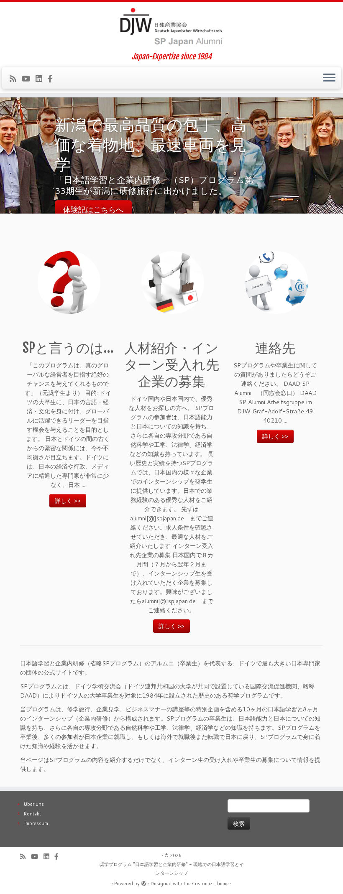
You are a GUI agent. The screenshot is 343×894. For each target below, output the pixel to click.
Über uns (34, 804)
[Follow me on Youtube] (29, 78)
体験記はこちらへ (93, 209)
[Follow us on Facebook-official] (53, 78)
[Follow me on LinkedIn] (42, 78)
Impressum (36, 823)
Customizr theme (210, 883)
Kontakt (32, 813)
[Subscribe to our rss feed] (16, 78)
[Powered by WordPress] (144, 882)
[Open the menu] (329, 78)
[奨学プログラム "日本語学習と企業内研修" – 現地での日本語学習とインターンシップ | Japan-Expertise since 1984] (171, 27)
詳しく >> (68, 501)
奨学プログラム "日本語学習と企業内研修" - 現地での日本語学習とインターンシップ (172, 868)
